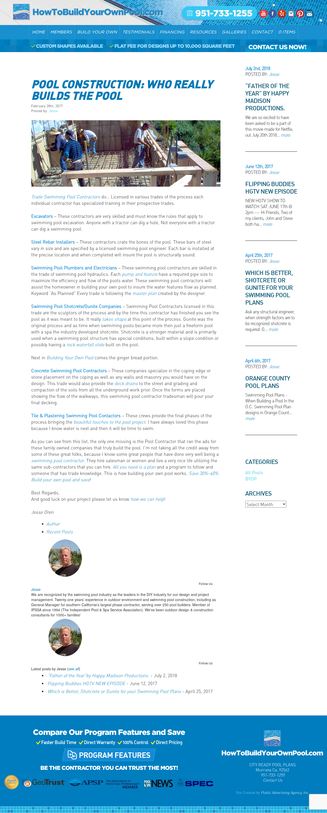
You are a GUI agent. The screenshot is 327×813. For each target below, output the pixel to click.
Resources (203, 32)
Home (38, 32)
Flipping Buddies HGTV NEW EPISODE (86, 683)
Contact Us (272, 780)
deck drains (126, 383)
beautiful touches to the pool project (109, 422)
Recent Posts (59, 531)
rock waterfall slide (85, 344)
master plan (144, 293)
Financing (172, 32)
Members (61, 32)
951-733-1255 (273, 775)
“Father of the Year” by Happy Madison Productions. (267, 97)
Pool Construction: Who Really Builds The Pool (122, 89)
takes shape (114, 319)
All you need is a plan (134, 467)
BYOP (250, 479)
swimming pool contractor (57, 460)
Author (53, 524)
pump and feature (139, 274)
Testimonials (138, 32)
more (285, 135)
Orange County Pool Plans (267, 381)
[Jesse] (60, 558)
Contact (262, 32)
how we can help (147, 499)
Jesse (53, 110)
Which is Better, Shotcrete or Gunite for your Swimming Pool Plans (114, 691)
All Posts (254, 472)
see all (73, 668)
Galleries (234, 32)
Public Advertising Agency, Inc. (284, 792)
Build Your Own (97, 32)
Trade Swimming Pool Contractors (65, 196)
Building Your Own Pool (69, 357)
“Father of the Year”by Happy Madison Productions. (98, 675)
